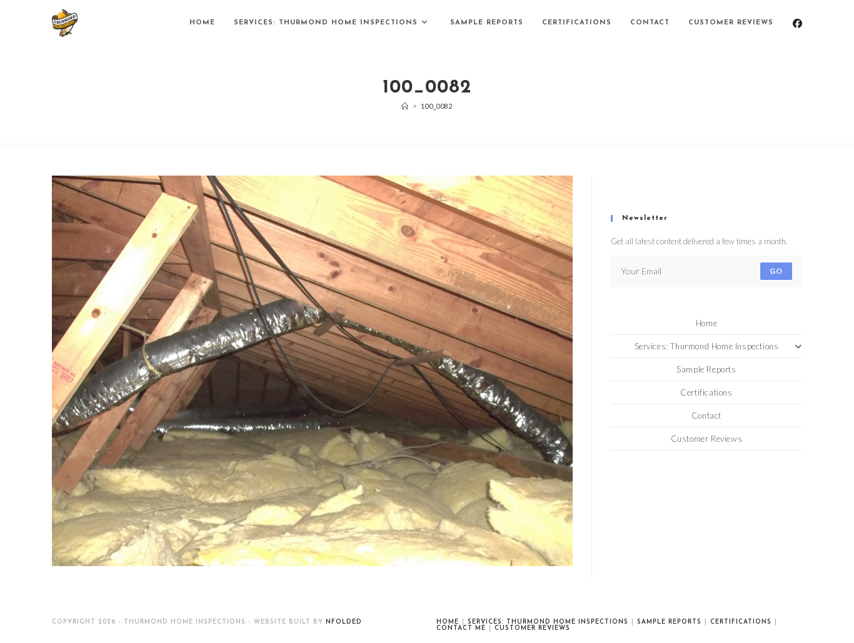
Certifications (706, 392)
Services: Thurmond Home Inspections (707, 346)
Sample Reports (706, 369)
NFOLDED (344, 622)
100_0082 (437, 106)
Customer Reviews (707, 439)
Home (706, 323)
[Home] (405, 106)
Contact (706, 416)
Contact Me (461, 628)
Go (776, 271)
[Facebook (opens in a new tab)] (797, 23)
